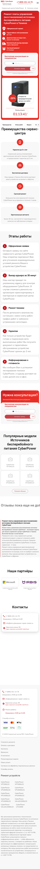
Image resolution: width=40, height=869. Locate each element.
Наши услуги (5, 762)
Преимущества (7, 124)
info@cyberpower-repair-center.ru (17, 699)
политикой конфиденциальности (20, 73)
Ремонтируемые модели (9, 759)
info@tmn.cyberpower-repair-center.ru (19, 623)
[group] (10, 584)
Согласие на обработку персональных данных (18, 766)
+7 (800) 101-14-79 (25, 2)
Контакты (4, 749)
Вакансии (4, 752)
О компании (5, 756)
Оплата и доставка (8, 745)
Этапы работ (19, 124)
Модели (29, 124)
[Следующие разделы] (38, 124)
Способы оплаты (7, 769)
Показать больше (20, 491)
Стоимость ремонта (8, 742)
